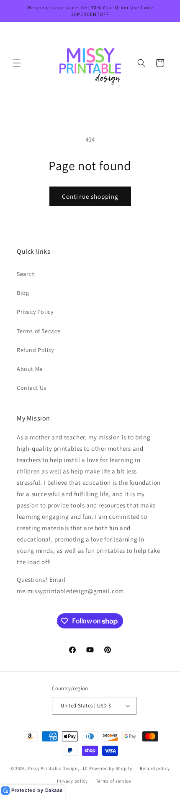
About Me (30, 369)
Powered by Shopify (110, 768)
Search (26, 274)
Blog (23, 293)
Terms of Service (39, 331)
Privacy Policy (35, 311)
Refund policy (155, 768)
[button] (17, 63)
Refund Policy (35, 350)
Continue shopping (90, 196)
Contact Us (31, 388)
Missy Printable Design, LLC (57, 768)
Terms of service (113, 781)
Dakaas (54, 790)
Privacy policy (72, 781)
